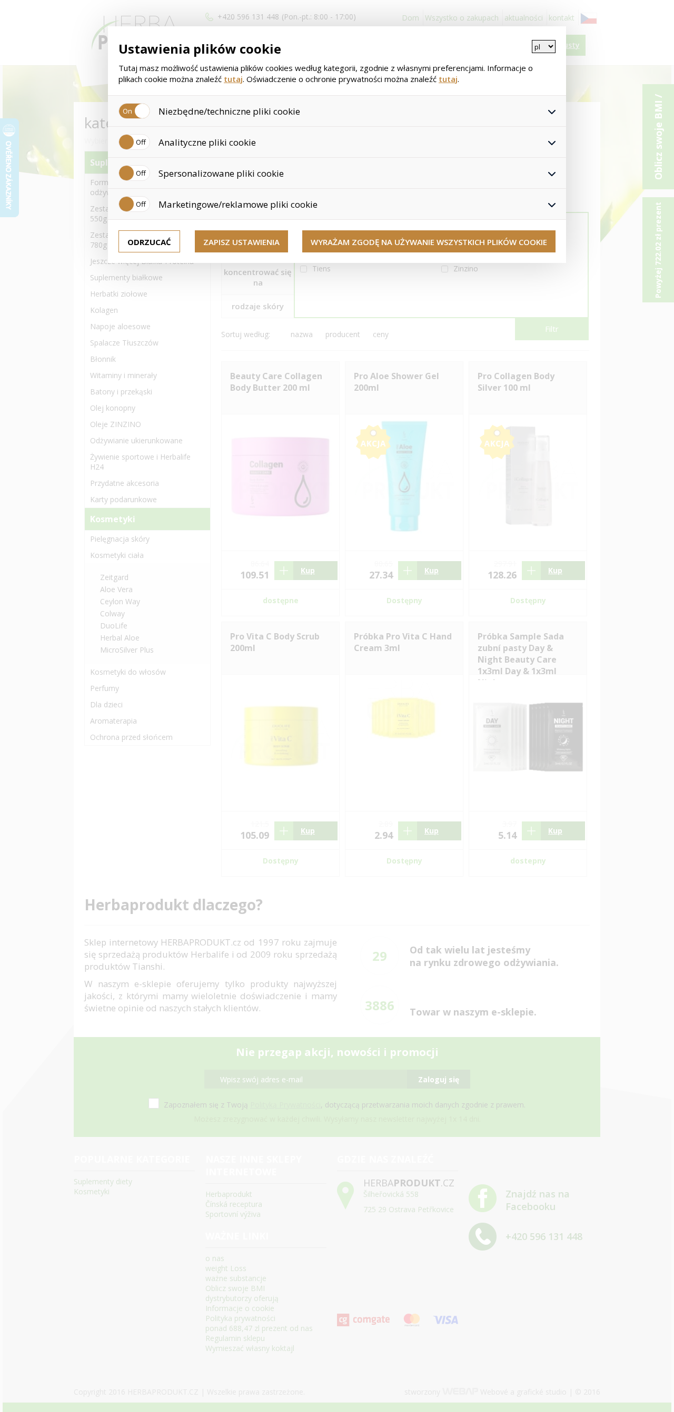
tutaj (233, 79)
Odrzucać (149, 242)
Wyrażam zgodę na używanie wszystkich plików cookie (429, 242)
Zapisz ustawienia (241, 242)
